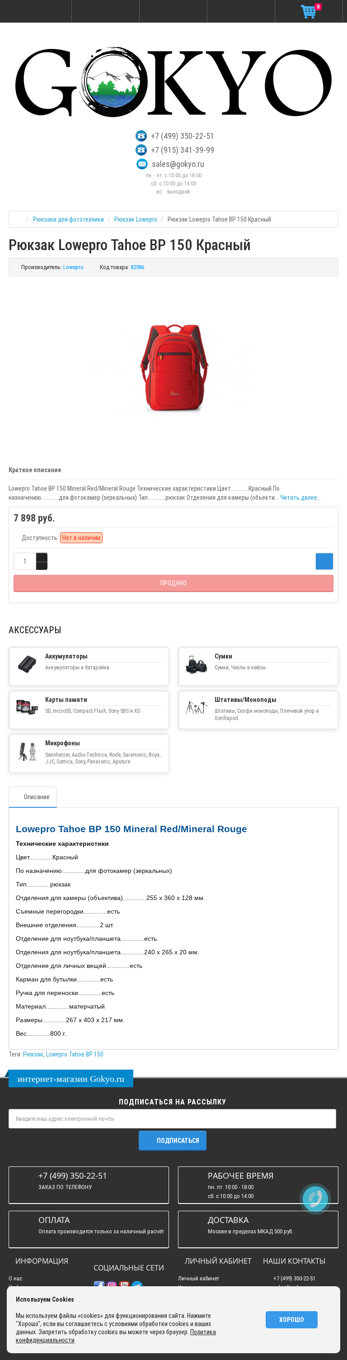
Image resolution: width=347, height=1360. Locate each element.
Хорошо (291, 1319)
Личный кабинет (198, 1278)
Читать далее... (300, 497)
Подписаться (178, 1140)
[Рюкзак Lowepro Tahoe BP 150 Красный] (173, 366)
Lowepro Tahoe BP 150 (74, 1054)
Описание (37, 797)
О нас (15, 1278)
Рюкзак (33, 1054)
